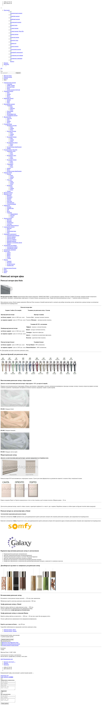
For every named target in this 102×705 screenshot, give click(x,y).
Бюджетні (9, 185)
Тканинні (9, 105)
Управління (10, 222)
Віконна (9, 195)
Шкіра (8, 254)
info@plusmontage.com (7, 659)
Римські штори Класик (10, 268)
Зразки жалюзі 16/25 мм (13, 89)
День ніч (9, 118)
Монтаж (12, 108)
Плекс (8, 257)
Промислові (10, 265)
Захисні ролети (8, 218)
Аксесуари (7, 251)
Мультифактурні (11, 114)
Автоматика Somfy (12, 248)
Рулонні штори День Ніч (10, 149)
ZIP (8, 209)
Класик (6, 78)
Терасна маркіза (11, 237)
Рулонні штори (8, 124)
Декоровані (10, 164)
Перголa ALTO (11, 238)
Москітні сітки (8, 194)
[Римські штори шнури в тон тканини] (39, 374)
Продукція (7, 10)
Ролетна (9, 198)
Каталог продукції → (9, 661)
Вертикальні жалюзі (9, 104)
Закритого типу (11, 151)
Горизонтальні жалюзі (10, 82)
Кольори (9, 221)
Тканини (9, 212)
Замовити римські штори (7, 639)
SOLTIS (12, 215)
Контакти (6, 64)
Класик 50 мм (11, 87)
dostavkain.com (5, 675)
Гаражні (9, 261)
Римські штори (8, 77)
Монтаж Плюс (8, 75)
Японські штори (8, 192)
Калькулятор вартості (13, 225)
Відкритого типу (11, 155)
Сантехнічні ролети (9, 227)
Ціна (8, 92)
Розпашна (9, 197)
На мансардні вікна (12, 142)
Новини (6, 63)
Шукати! (18, 72)
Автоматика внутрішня (10, 245)
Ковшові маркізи (11, 241)
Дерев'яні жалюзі (8, 91)
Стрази (9, 258)
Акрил (9, 252)
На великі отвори (11, 137)
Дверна (9, 199)
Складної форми (11, 204)
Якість (9, 97)
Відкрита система (12, 125)
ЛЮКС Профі (11, 85)
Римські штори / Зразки (10, 631)
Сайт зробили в (7, 677)
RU (1, 68)
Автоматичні (10, 202)
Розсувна (9, 201)
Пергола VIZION (11, 239)
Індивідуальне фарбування (14, 147)
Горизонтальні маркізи (13, 235)
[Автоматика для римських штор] (20, 547)
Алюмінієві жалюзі (12, 115)
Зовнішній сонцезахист (10, 234)
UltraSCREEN (14, 214)
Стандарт (9, 84)
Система (9, 224)
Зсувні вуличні (11, 264)
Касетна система (11, 131)
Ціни (8, 102)
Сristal (11, 217)
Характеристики (11, 231)
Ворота (6, 259)
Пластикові (10, 111)
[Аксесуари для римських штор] (28, 590)
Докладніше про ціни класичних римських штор (15, 350)
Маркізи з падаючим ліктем (14, 242)
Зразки (9, 94)
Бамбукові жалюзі (8, 98)
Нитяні (9, 112)
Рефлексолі (7, 205)
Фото (8, 88)
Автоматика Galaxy (12, 247)
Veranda (9, 207)
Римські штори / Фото (10, 629)
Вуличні (9, 262)
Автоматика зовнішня (10, 249)
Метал (8, 255)
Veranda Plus (10, 208)
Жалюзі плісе (7, 117)
